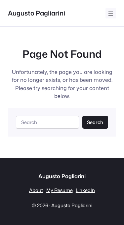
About (36, 190)
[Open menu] (110, 13)
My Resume (59, 190)
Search (95, 122)
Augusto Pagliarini (36, 13)
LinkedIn (85, 190)
